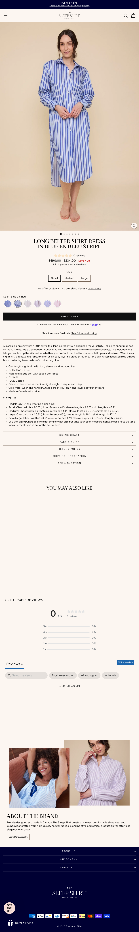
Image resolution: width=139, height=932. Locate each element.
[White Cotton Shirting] (27, 303)
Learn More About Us (18, 837)
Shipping (57, 264)
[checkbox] (110, 675)
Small (54, 278)
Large (84, 278)
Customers (68, 859)
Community (68, 867)
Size (69, 272)
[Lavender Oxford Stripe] (37, 303)
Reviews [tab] (14, 664)
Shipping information (70, 456)
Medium (69, 278)
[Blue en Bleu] (17, 303)
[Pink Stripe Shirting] (57, 303)
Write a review (125, 662)
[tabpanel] (69, 698)
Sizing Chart (69, 435)
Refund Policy (69, 449)
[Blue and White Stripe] (7, 303)
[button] (69, 626)
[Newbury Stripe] (47, 303)
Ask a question (69, 463)
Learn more (94, 288)
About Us (68, 851)
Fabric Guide (69, 442)
